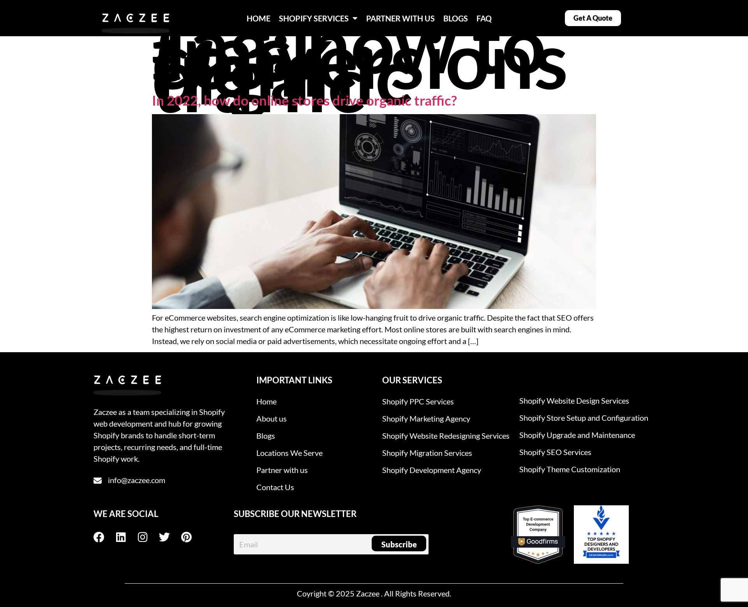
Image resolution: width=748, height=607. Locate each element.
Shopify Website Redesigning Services (446, 435)
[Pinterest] (192, 537)
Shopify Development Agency (431, 470)
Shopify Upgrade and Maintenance (577, 434)
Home (266, 401)
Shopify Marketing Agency (426, 418)
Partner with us (282, 470)
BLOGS (455, 18)
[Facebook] (104, 537)
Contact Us (275, 487)
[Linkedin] (126, 537)
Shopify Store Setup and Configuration (583, 417)
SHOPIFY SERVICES (314, 18)
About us (271, 418)
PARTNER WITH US (400, 18)
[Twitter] (170, 537)
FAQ (484, 18)
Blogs (265, 435)
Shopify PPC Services (418, 401)
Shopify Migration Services (427, 452)
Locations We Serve (289, 452)
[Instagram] (148, 537)
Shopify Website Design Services (574, 400)
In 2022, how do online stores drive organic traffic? (304, 100)
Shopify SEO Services (555, 452)
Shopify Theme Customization (569, 469)
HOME (258, 18)
